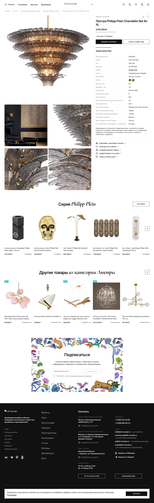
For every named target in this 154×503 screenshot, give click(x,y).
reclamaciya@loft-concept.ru (126, 435)
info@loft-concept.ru (122, 432)
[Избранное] (136, 4)
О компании (22, 5)
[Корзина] (142, 4)
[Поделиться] (143, 16)
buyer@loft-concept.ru (123, 445)
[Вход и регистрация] (148, 4)
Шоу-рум (34, 5)
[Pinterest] (16, 457)
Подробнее (11, 495)
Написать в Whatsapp (126, 453)
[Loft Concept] (77, 4)
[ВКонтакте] (6, 457)
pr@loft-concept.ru (122, 441)
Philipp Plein (133, 70)
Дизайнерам (46, 5)
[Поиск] (123, 4)
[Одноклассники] (22, 457)
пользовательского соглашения (81, 376)
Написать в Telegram (126, 457)
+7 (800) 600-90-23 (122, 423)
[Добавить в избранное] (148, 16)
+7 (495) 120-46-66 (122, 420)
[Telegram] (11, 457)
